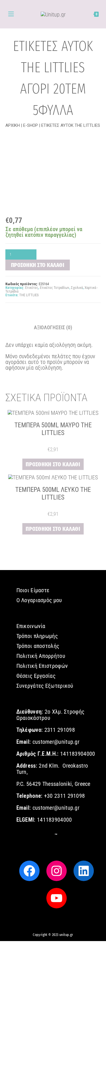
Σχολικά (77, 287)
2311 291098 (59, 729)
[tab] (53, 327)
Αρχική (12, 125)
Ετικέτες (31, 287)
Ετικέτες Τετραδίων (54, 287)
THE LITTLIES (29, 295)
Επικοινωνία (31, 626)
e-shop (30, 125)
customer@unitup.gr (56, 741)
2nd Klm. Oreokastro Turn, (52, 768)
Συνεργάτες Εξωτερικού (44, 685)
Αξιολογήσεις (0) (53, 327)
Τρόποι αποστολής (37, 646)
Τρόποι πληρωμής (37, 636)
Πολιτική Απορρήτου (40, 655)
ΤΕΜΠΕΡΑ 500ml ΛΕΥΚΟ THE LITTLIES (53, 493)
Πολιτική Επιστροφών (42, 665)
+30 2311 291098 (64, 795)
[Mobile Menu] (11, 14)
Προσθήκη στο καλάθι (37, 265)
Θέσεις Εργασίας (36, 675)
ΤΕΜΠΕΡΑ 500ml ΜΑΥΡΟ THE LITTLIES (52, 428)
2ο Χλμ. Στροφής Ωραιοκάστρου (50, 714)
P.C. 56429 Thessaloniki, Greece (53, 783)
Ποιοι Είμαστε (32, 590)
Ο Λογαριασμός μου (39, 600)
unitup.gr (66, 935)
